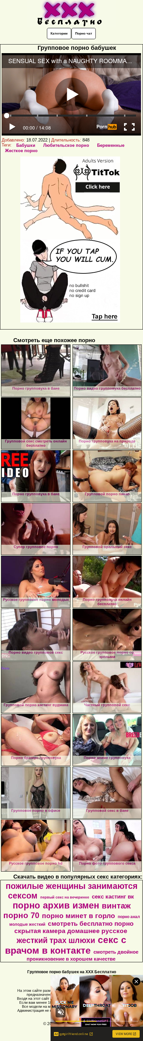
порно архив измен (56, 905)
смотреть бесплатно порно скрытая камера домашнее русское (74, 927)
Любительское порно (66, 145)
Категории (59, 33)
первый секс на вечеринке (64, 897)
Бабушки (25, 145)
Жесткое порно (21, 150)
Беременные (110, 145)
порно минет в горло (78, 916)
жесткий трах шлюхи (56, 940)
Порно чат (83, 33)
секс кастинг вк (113, 896)
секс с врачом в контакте (66, 945)
